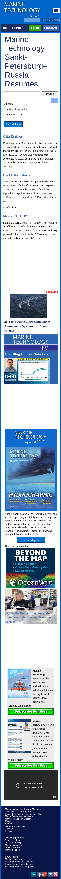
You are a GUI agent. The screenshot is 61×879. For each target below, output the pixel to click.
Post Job (35, 28)
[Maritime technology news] (22, 12)
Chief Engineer (12, 136)
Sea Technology (12, 840)
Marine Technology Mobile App (19, 816)
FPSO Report (11, 857)
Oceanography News (15, 837)
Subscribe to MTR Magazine (18, 811)
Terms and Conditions (15, 826)
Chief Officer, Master (16, 175)
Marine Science (12, 850)
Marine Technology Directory (18, 819)
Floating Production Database (19, 861)
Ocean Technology (14, 842)
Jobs (5, 28)
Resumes (16, 28)
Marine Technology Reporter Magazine (23, 809)
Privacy (8, 831)
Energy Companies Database (19, 864)
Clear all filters (13, 124)
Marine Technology (14, 845)
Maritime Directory (13, 859)
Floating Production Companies (19, 866)
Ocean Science (12, 847)
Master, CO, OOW (15, 216)
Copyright (9, 828)
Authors (8, 823)
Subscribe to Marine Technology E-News (24, 814)
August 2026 (30, 442)
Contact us (10, 821)
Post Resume (50, 28)
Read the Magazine (31, 540)
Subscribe (31, 711)
